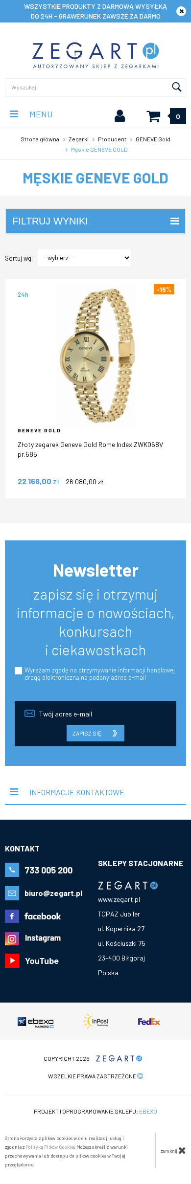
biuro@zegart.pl (53, 892)
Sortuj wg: (19, 258)
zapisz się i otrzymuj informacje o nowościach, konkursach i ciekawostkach (96, 621)
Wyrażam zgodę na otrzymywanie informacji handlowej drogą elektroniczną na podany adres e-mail (99, 673)
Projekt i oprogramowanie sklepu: (95, 1111)
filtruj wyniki (50, 221)
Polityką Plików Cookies (50, 1147)
